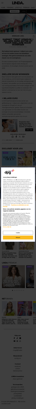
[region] (18, 204)
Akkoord (18, 237)
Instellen (18, 232)
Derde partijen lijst (7, 226)
